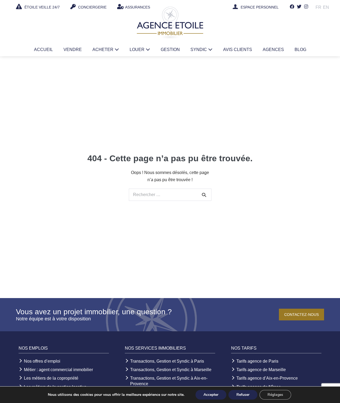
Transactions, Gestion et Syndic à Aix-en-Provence (168, 381)
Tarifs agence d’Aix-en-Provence (267, 378)
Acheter (103, 49)
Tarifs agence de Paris (257, 361)
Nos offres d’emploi (42, 361)
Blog (300, 49)
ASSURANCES (137, 7)
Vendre (72, 49)
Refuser (242, 394)
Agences (273, 49)
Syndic (199, 49)
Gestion (170, 49)
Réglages (275, 394)
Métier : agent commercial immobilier (58, 369)
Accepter (210, 394)
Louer (138, 49)
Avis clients (237, 49)
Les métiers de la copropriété (51, 378)
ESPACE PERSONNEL (260, 7)
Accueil (43, 49)
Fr (318, 7)
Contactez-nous (301, 314)
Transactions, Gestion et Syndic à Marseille (170, 369)
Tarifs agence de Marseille (261, 369)
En (326, 7)
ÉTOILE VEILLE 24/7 (41, 7)
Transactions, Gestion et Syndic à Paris (167, 361)
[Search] (204, 195)
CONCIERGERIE (92, 7)
